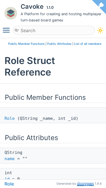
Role (10, 118)
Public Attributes (59, 44)
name (10, 158)
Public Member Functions (26, 44)
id (7, 179)
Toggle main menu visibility (7, 30)
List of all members (87, 44)
